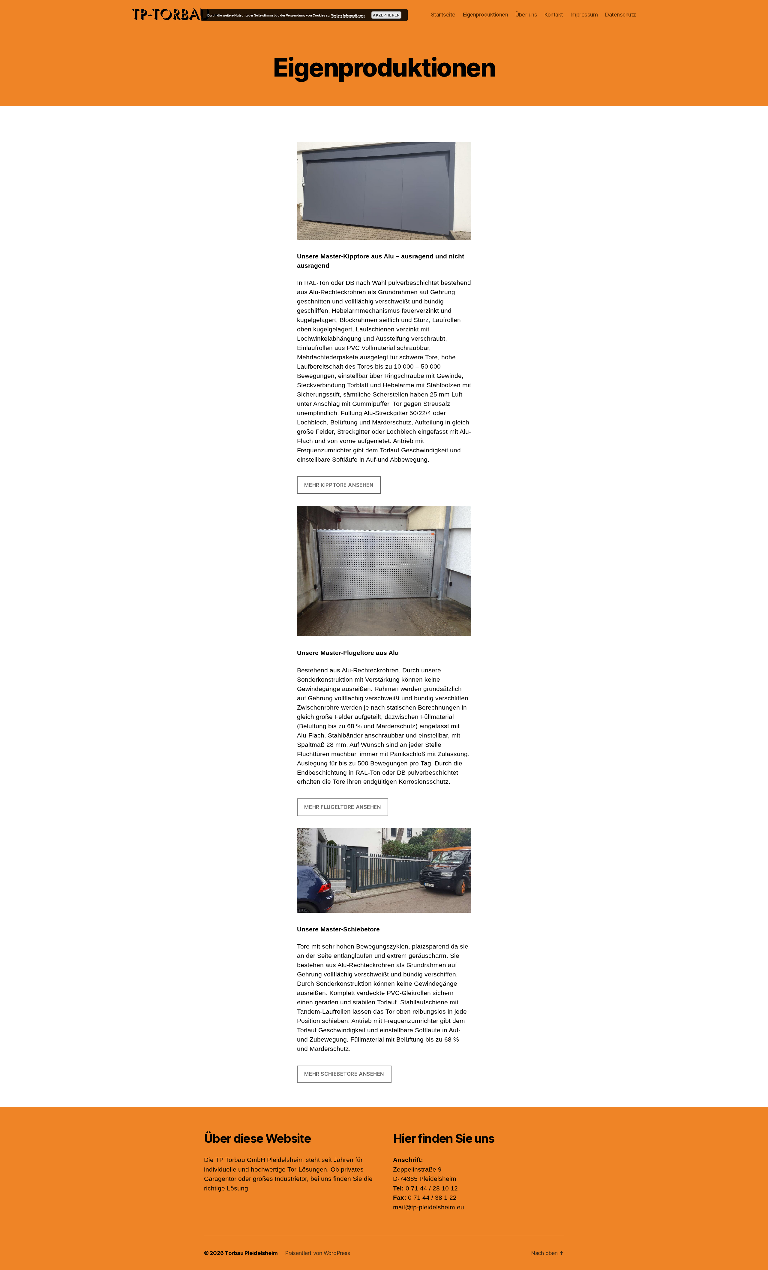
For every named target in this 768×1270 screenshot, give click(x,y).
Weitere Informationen (347, 15)
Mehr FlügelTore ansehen (342, 807)
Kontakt (553, 14)
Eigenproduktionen (485, 14)
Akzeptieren (386, 15)
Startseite (443, 14)
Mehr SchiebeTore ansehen (344, 1074)
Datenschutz (620, 14)
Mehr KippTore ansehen (338, 485)
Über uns (526, 14)
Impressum (584, 14)
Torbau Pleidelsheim (251, 1253)
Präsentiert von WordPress (317, 1253)
